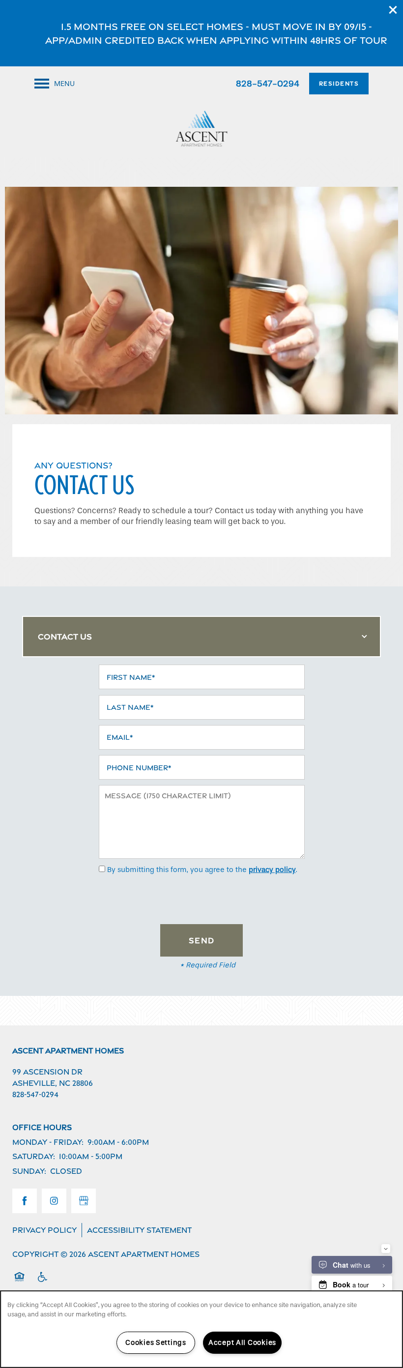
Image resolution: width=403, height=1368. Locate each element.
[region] (201, 1329)
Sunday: (29, 1171)
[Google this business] (83, 1201)
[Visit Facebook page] (24, 1201)
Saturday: (33, 1156)
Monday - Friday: (48, 1142)
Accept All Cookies (242, 1343)
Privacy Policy (44, 1230)
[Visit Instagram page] (54, 1201)
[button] (393, 10)
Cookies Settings (155, 1343)
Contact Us (65, 636)
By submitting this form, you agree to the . (202, 869)
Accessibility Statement (139, 1230)
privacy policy (272, 869)
